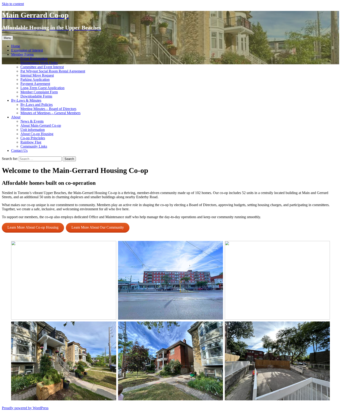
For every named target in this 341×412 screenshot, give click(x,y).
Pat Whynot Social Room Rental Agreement (52, 71)
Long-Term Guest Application (42, 88)
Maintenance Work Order (39, 63)
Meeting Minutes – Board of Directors (48, 109)
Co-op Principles (32, 138)
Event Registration (34, 59)
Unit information (32, 130)
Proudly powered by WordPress (25, 408)
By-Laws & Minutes (26, 100)
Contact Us (19, 150)
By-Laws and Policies (36, 105)
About (15, 117)
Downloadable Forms (36, 96)
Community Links (33, 146)
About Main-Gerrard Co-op (40, 125)
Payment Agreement (35, 84)
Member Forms (22, 54)
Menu (7, 38)
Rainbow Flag (30, 142)
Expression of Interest (27, 50)
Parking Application (35, 79)
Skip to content (13, 4)
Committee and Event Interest (42, 67)
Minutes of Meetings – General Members (50, 113)
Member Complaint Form (39, 92)
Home (15, 46)
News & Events (32, 121)
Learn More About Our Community (97, 227)
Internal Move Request (37, 75)
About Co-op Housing (36, 134)
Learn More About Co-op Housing (32, 227)
